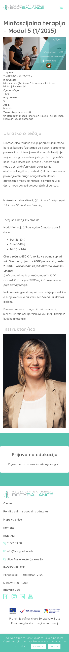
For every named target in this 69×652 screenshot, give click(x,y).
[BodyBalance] (28, 497)
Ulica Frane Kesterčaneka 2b (25, 559)
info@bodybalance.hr (20, 551)
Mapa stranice (12, 519)
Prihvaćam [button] (38, 646)
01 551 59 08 (14, 543)
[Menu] (60, 7)
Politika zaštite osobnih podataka (25, 511)
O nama (8, 503)
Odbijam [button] (54, 646)
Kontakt (8, 527)
